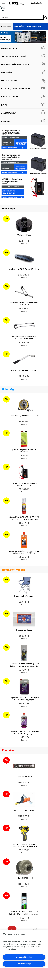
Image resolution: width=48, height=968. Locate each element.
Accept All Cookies (24, 957)
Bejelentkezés (36, 3)
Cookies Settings (24, 964)
